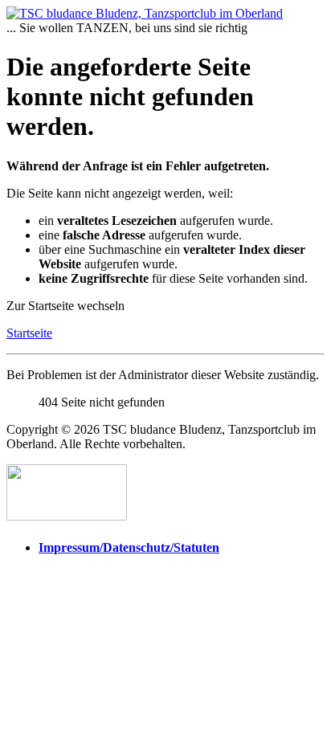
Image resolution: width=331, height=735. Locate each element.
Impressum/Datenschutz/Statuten (129, 547)
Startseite (29, 333)
